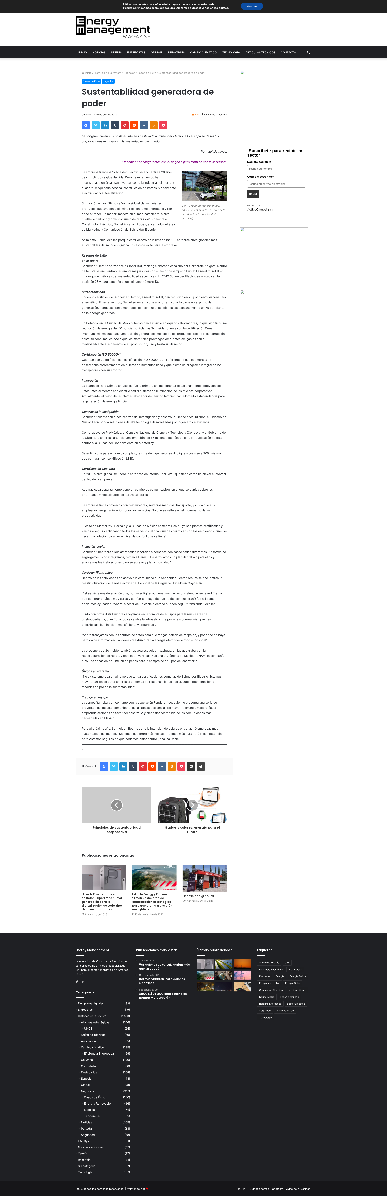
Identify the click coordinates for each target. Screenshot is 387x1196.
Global (85, 1085)
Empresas (264, 976)
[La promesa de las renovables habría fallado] (223, 964)
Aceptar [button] (252, 6)
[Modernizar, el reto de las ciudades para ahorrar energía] (205, 987)
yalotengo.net (136, 1188)
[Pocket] (163, 125)
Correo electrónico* (260, 176)
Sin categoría (86, 1166)
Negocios (129, 72)
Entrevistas (136, 52)
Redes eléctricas (289, 996)
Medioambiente (297, 990)
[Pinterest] (125, 125)
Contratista (88, 1066)
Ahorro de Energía (269, 962)
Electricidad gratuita (198, 896)
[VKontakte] (144, 125)
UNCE (88, 1028)
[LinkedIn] (105, 125)
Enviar (253, 193)
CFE (287, 962)
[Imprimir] (201, 766)
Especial (86, 1078)
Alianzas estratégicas (95, 1022)
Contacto (288, 52)
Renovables (176, 52)
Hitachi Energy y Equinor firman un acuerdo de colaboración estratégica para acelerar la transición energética (152, 901)
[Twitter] (96, 125)
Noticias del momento (92, 1147)
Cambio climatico (203, 52)
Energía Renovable (97, 1103)
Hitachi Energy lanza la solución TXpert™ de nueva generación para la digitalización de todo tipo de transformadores (102, 901)
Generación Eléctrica (271, 990)
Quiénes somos (259, 1188)
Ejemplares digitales (91, 1003)
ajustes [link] (223, 8)
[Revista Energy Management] (113, 27)
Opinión (156, 52)
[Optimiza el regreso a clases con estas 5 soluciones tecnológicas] (242, 987)
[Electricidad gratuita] (205, 878)
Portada (86, 1128)
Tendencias (92, 1116)
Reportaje (84, 1159)
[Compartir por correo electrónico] (191, 766)
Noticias (99, 52)
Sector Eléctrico (296, 1003)
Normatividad (266, 996)
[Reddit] (134, 125)
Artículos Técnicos (260, 52)
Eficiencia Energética (99, 1053)
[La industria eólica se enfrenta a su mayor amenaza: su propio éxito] (242, 964)
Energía (280, 976)
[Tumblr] (115, 125)
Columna (87, 1059)
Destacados (89, 1072)
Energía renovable (269, 983)
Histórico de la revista (107, 72)
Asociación (88, 1041)
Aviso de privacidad (298, 1188)
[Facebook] (86, 125)
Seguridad (88, 1135)
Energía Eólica (298, 976)
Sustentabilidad (285, 1010)
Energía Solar (292, 983)
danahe (86, 114)
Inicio (82, 52)
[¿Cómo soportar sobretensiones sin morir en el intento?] (223, 987)
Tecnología (231, 52)
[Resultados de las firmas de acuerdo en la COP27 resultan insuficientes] (223, 975)
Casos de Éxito (146, 72)
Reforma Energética (270, 1003)
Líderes (116, 52)
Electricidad (295, 969)
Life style (84, 1141)
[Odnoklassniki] (154, 125)
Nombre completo (259, 161)
